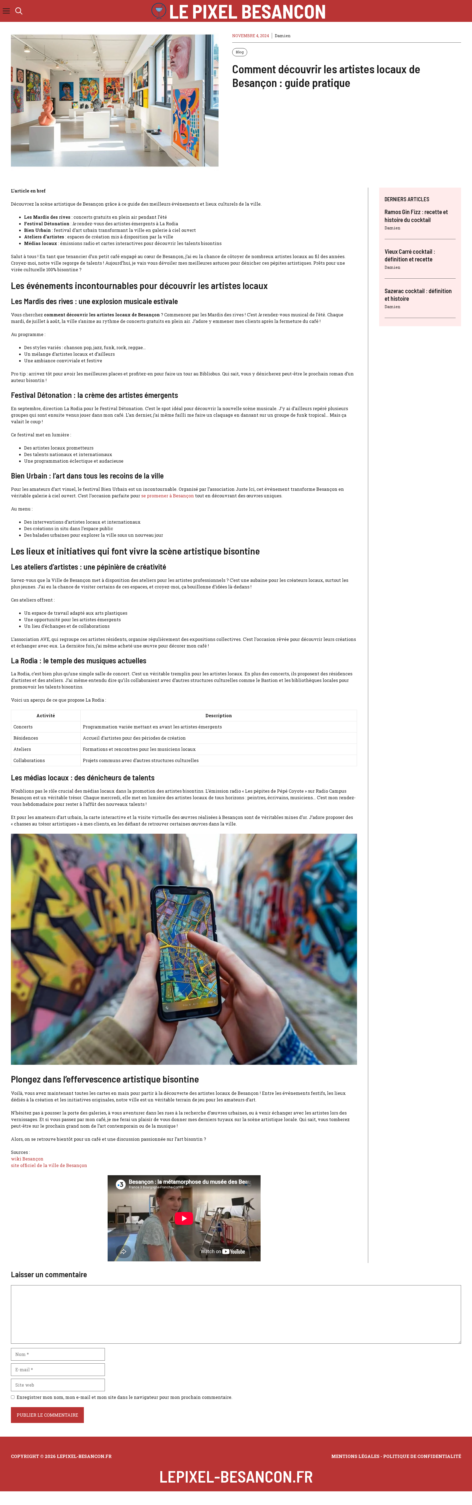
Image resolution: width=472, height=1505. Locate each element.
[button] (19, 11)
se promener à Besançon (167, 495)
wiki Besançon (27, 1159)
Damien (283, 35)
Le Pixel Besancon (247, 11)
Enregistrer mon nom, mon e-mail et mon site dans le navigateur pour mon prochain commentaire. (124, 1397)
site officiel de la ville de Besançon (49, 1165)
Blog (240, 51)
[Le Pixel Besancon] (158, 11)
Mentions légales (355, 1456)
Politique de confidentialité (421, 1456)
